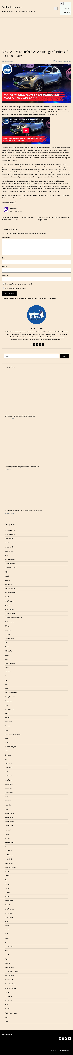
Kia (6, 759)
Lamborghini (9, 776)
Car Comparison (10, 622)
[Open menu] (56, 8)
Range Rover (9, 900)
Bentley (7, 580)
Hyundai (7, 726)
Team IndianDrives (16, 211)
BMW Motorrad (10, 601)
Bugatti (7, 605)
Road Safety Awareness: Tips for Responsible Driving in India (23, 510)
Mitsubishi (8, 859)
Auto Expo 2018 (10, 559)
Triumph (7, 963)
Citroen (7, 634)
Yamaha (7, 1009)
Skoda (7, 925)
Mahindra (8, 805)
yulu (6, 1017)
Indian (7, 730)
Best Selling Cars (10, 588)
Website (5, 275)
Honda (7, 713)
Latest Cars (8, 788)
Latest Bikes (9, 784)
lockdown (8, 801)
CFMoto (7, 626)
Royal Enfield (9, 917)
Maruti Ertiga (9, 817)
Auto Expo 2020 (10, 563)
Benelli (7, 576)
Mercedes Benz (10, 842)
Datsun (7, 647)
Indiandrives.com (12, 7)
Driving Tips (9, 651)
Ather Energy (9, 551)
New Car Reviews (10, 867)
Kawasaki (8, 755)
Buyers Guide (9, 609)
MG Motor (12, 202)
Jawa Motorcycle (10, 747)
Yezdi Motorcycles (11, 1013)
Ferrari (7, 676)
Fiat (6, 680)
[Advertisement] (36, 32)
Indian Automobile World (13, 734)
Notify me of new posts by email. (14, 288)
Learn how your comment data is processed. (41, 298)
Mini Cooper (9, 855)
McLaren (7, 838)
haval (6, 705)
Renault (7, 905)
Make (6, 809)
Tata (6, 942)
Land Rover (8, 780)
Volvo (6, 1005)
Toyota (7, 959)
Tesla (6, 950)
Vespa (7, 992)
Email (4, 266)
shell (6, 921)
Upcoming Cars (10, 984)
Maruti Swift (9, 826)
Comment (6, 237)
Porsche (7, 892)
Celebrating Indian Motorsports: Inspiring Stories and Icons (22, 467)
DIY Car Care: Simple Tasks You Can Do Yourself (20, 416)
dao (6, 642)
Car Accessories (10, 613)
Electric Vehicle (10, 663)
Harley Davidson (10, 697)
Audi (6, 555)
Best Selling (8, 584)
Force (6, 684)
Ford (6, 688)
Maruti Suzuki (9, 821)
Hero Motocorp (10, 709)
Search (65, 356)
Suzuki (7, 938)
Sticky (7, 930)
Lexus (6, 796)
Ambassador (9, 538)
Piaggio (7, 888)
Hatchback (8, 701)
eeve (6, 659)
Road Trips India (10, 909)
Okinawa (8, 875)
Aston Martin (9, 547)
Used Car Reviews (10, 988)
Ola (6, 880)
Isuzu (6, 738)
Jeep (6, 751)
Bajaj (6, 572)
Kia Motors (8, 763)
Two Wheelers (9, 975)
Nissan (7, 871)
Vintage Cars (9, 996)
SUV (6, 934)
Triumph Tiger (9, 967)
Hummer (7, 717)
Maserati (8, 830)
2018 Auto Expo (10, 534)
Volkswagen (9, 1000)
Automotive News (11, 568)
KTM (6, 771)
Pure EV (7, 896)
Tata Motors (9, 946)
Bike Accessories (10, 593)
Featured (8, 672)
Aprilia (7, 543)
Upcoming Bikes (10, 980)
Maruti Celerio (9, 813)
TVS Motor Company (12, 971)
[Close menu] (62, 3)
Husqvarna (8, 722)
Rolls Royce (8, 913)
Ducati (7, 655)
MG (6, 846)
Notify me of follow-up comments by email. (18, 284)
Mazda (7, 834)
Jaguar (7, 742)
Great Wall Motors (11, 692)
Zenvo (7, 1021)
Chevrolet (8, 630)
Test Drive (8, 955)
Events (7, 667)
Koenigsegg (8, 767)
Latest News (9, 792)
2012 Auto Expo (10, 530)
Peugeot (7, 884)
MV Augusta (9, 863)
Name (4, 258)
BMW (7, 597)
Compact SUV (9, 638)
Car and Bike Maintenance (13, 617)
